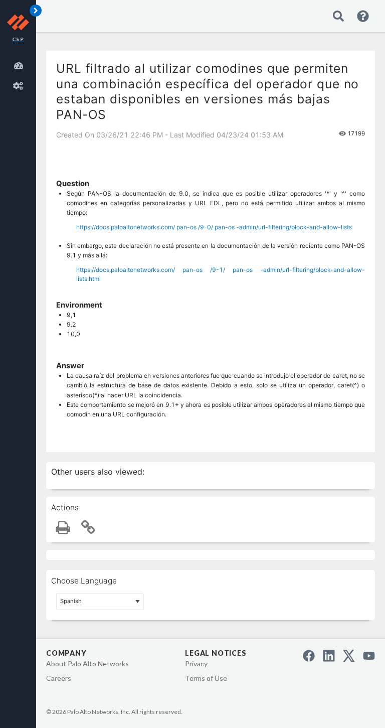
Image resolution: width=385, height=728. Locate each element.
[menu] (20, 74)
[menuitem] (20, 64)
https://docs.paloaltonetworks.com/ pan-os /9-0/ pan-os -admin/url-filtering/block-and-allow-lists (214, 227)
